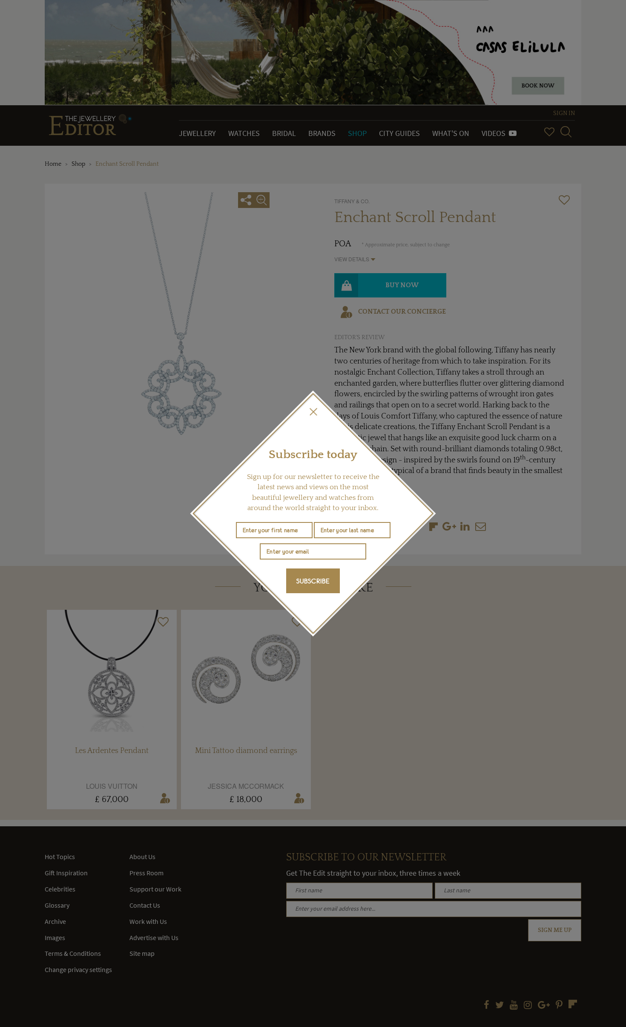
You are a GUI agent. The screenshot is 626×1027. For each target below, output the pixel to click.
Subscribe (313, 581)
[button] (313, 411)
